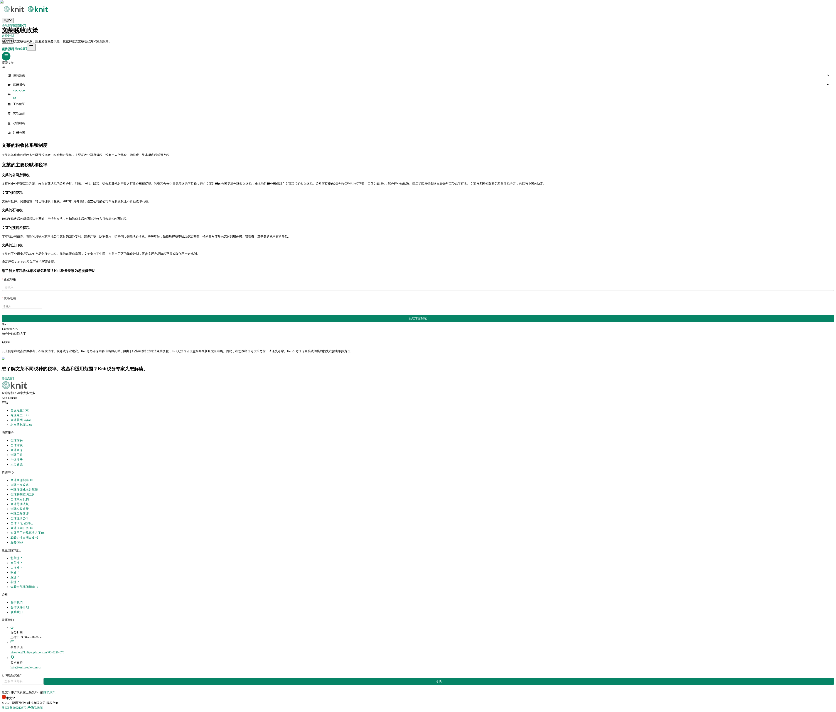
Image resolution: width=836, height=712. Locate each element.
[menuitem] (418, 75)
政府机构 (19, 123)
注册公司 (19, 132)
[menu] (418, 104)
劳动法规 (19, 113)
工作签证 (19, 104)
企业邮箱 (10, 279)
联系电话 (10, 298)
